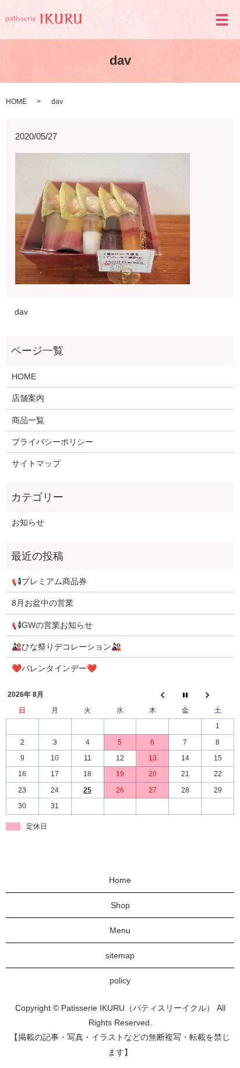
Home (120, 880)
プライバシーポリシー (52, 441)
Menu (120, 930)
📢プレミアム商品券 (49, 581)
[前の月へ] (152, 695)
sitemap (120, 955)
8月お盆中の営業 (42, 603)
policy (120, 980)
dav (21, 311)
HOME (16, 101)
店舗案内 (28, 398)
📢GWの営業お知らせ (52, 625)
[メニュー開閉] (222, 20)
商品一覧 (28, 420)
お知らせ (28, 522)
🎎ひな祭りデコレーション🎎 (66, 646)
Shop (120, 905)
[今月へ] (185, 695)
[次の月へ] (218, 695)
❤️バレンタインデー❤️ (54, 668)
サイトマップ (36, 463)
